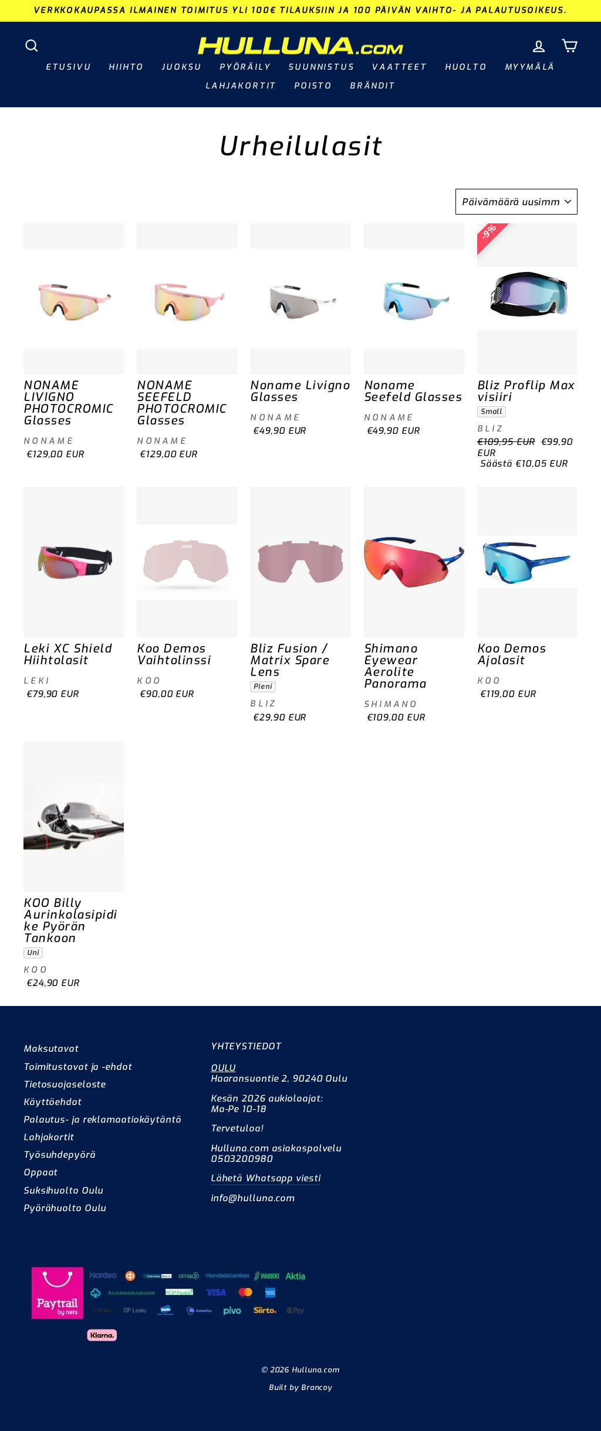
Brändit (373, 85)
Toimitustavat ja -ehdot (77, 1067)
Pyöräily (245, 67)
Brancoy (316, 1387)
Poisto (313, 85)
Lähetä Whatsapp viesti (265, 1178)
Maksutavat (51, 1049)
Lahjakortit (240, 85)
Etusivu (69, 67)
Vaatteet (399, 67)
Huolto (466, 67)
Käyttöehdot (52, 1102)
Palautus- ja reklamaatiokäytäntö (102, 1120)
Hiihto (126, 67)
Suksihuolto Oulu (63, 1191)
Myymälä (530, 67)
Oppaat (40, 1172)
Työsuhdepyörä (59, 1155)
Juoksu (181, 67)
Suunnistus (321, 67)
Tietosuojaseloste (64, 1084)
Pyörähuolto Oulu (64, 1208)
